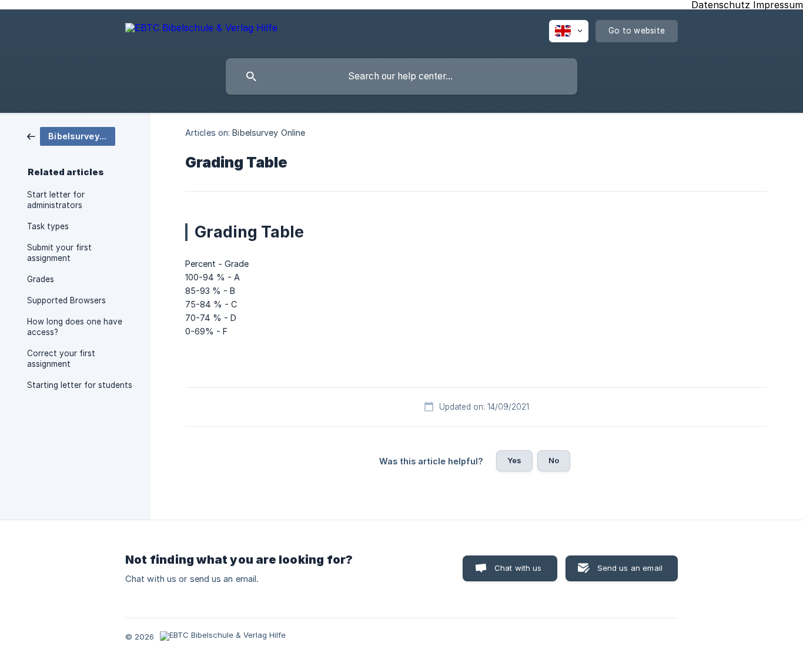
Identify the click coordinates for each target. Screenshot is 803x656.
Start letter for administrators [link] (56, 200)
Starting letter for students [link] (79, 385)
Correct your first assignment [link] (61, 359)
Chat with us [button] (518, 568)
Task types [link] (48, 226)
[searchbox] (401, 76)
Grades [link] (40, 279)
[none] (201, 29)
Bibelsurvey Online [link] (268, 133)
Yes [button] (514, 460)
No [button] (553, 460)
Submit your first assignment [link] (59, 253)
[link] (71, 135)
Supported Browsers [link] (66, 300)
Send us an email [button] (630, 568)
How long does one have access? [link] (74, 327)
